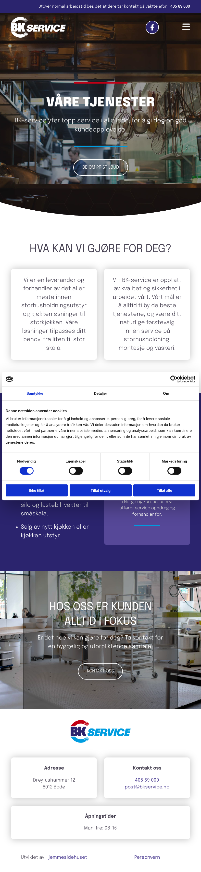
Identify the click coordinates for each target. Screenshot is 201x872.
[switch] (76, 471)
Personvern (147, 857)
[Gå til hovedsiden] (38, 27)
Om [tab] (166, 393)
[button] (100, 167)
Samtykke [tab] (34, 393)
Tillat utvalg (101, 490)
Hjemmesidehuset (66, 857)
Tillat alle (164, 490)
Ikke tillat (36, 490)
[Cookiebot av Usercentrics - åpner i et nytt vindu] (173, 379)
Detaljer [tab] (100, 393)
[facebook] (152, 27)
